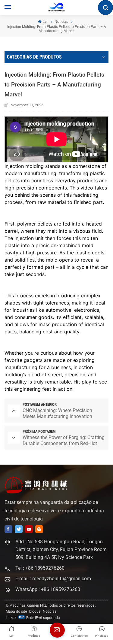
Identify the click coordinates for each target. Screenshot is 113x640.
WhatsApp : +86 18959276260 (47, 589)
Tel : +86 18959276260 (39, 568)
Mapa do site (16, 611)
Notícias (61, 22)
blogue (34, 611)
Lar (44, 22)
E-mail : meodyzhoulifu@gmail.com (53, 578)
